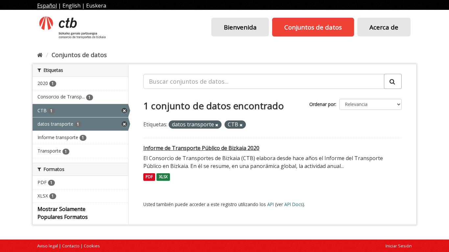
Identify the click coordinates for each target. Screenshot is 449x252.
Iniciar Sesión (399, 246)
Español (47, 5)
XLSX (163, 177)
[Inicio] (40, 55)
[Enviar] (393, 81)
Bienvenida (240, 27)
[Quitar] (216, 124)
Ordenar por (322, 104)
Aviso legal (47, 246)
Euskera (96, 5)
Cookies (92, 246)
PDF (149, 177)
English (71, 5)
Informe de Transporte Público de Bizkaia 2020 (201, 148)
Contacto (71, 246)
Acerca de (383, 27)
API (270, 204)
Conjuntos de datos (313, 27)
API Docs (293, 204)
